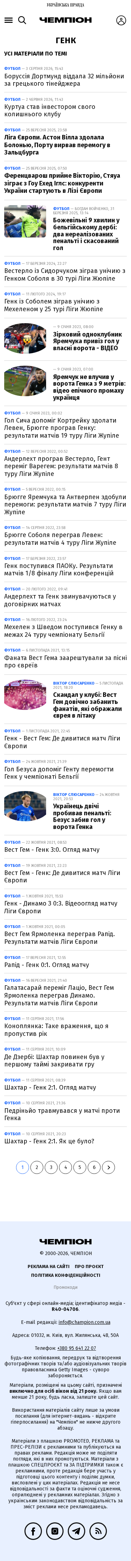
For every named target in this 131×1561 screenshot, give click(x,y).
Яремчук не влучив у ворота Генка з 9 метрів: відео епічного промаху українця (89, 387)
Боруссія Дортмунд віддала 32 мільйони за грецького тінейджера (64, 80)
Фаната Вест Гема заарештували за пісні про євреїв (65, 662)
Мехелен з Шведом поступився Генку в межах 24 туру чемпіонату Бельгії (63, 631)
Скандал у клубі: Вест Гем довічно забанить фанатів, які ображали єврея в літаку (87, 705)
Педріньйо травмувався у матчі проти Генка (62, 1114)
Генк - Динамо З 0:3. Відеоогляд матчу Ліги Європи (60, 907)
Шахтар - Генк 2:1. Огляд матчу (50, 1087)
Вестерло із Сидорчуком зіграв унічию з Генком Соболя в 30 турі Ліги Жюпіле (64, 274)
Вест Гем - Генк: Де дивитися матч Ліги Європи (62, 876)
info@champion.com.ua (84, 1322)
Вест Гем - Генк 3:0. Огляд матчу (52, 850)
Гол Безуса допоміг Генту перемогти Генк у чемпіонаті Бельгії (59, 773)
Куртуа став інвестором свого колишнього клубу (49, 110)
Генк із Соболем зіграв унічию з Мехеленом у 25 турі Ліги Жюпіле (53, 305)
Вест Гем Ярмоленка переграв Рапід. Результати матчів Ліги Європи (59, 938)
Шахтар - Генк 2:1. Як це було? (49, 1141)
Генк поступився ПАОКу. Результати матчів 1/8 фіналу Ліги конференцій (59, 569)
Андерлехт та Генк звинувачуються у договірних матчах (60, 600)
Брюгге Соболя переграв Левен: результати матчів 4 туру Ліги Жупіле (60, 539)
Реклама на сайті (49, 1266)
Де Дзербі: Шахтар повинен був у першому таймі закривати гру (54, 1061)
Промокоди (65, 1287)
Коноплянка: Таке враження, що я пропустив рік (56, 1030)
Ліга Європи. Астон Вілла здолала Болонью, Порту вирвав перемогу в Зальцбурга (57, 144)
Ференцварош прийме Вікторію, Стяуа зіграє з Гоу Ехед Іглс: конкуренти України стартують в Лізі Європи (62, 183)
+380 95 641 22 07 (76, 1348)
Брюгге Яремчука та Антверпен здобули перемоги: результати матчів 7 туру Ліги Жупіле (65, 504)
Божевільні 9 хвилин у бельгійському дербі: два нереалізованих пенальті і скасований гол (86, 234)
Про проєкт (89, 1266)
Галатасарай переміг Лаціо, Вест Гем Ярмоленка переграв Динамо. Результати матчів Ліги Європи (59, 995)
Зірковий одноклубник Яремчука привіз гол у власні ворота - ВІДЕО (87, 341)
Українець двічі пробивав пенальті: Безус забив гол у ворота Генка (82, 816)
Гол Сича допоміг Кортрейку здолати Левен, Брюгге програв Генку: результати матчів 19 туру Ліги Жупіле (61, 428)
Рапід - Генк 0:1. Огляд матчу (46, 965)
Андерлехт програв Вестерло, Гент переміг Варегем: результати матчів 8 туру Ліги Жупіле (61, 466)
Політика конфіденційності (65, 1275)
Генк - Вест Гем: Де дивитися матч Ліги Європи (62, 742)
